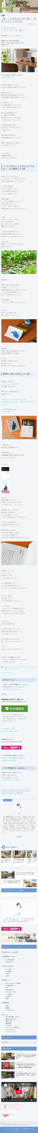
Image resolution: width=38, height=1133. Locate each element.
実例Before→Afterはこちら (11, 689)
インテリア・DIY (11, 992)
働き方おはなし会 (11, 1018)
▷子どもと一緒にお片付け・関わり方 (13, 758)
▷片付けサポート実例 (8, 760)
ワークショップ (10, 1031)
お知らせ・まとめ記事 (11, 952)
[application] (19, 1092)
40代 (3, 15)
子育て (8, 973)
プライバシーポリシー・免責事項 (11, 1128)
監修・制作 (9, 1021)
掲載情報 (8, 1023)
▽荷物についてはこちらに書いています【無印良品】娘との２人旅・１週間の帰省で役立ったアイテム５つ (18, 401)
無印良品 (6, 1002)
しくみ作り (9, 969)
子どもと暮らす (15, 790)
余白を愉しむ (10, 990)
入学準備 (8, 971)
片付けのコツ (10, 962)
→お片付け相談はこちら (8, 77)
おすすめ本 (5, 793)
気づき (23, 790)
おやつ (8, 976)
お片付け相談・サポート (13, 1016)
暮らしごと (7, 980)
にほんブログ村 (6, 672)
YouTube (9, 1025)
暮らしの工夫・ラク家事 (13, 983)
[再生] (4, 1100)
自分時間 (20, 793)
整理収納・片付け (9, 956)
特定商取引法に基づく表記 (28, 1128)
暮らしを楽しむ (6, 790)
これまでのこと (10, 1029)
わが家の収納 (10, 959)
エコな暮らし (10, 994)
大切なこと (13, 793)
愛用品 (8, 1008)
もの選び (8, 996)
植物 (7, 998)
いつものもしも (10, 1010)
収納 (7, 1006)
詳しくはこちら (24, 684)
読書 (29, 790)
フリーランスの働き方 (12, 1027)
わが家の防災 (10, 985)
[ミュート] (31, 1100)
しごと (6, 1014)
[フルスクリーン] (34, 1100)
